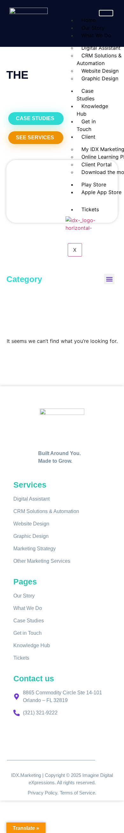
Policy (51, 792)
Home (88, 20)
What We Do (96, 35)
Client (88, 137)
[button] (109, 279)
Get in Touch (86, 125)
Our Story (93, 28)
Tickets (90, 209)
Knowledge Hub (92, 110)
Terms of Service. (78, 792)
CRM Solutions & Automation (99, 59)
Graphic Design (99, 78)
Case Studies (85, 95)
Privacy (36, 792)
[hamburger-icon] (106, 13)
